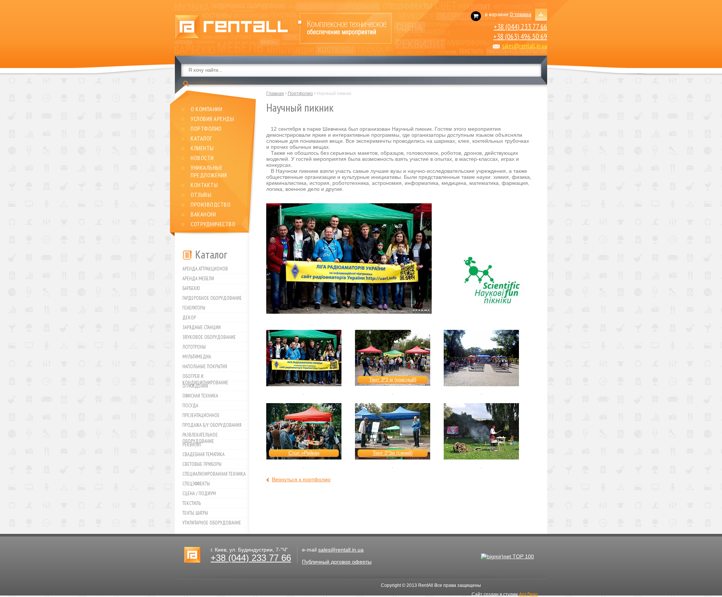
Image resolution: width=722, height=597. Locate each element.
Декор (189, 317)
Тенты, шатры (195, 513)
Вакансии (203, 214)
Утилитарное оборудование (211, 523)
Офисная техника (200, 396)
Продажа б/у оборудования (211, 425)
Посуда (190, 405)
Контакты (204, 185)
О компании (206, 109)
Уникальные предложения (209, 171)
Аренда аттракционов (205, 269)
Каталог (201, 138)
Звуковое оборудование (209, 337)
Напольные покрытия (204, 366)
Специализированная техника (214, 474)
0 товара (520, 14)
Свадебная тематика (203, 454)
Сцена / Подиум (199, 493)
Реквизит (192, 444)
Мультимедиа (196, 357)
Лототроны (194, 347)
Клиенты (202, 148)
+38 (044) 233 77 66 (520, 27)
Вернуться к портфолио (301, 479)
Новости (202, 158)
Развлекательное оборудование (200, 436)
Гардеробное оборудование (212, 298)
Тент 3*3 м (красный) (392, 379)
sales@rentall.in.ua (524, 45)
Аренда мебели (198, 278)
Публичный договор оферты (337, 562)
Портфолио (206, 128)
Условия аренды (212, 118)
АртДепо (528, 594)
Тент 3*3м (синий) (393, 453)
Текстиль (191, 503)
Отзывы (201, 194)
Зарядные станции (201, 327)
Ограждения (195, 386)
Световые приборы (201, 464)
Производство (211, 204)
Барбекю (191, 288)
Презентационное (201, 415)
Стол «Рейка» (304, 453)
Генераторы (193, 308)
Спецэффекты (196, 484)
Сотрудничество (213, 224)
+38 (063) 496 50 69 (520, 36)
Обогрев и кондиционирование (205, 377)
